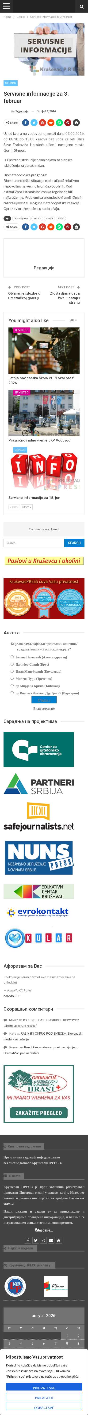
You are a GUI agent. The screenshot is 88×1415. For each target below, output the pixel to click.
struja (49, 218)
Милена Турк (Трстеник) (34, 679)
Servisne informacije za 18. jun (34, 498)
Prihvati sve (44, 1388)
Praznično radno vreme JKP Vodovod (39, 440)
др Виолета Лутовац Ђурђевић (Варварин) (47, 693)
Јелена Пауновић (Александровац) (41, 657)
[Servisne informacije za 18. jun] (44, 470)
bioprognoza (21, 218)
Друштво (22, 330)
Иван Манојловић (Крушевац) (38, 671)
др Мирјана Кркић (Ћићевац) (38, 686)
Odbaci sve (44, 1408)
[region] (44, 1382)
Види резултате (44, 708)
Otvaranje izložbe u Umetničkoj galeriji (24, 295)
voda (61, 218)
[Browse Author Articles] (44, 252)
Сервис (10, 83)
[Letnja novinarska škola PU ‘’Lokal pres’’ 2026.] (44, 350)
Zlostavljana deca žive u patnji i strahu (65, 298)
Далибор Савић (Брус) (32, 664)
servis (37, 218)
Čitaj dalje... (44, 1230)
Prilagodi (44, 1398)
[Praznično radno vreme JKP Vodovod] (44, 413)
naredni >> (11, 996)
